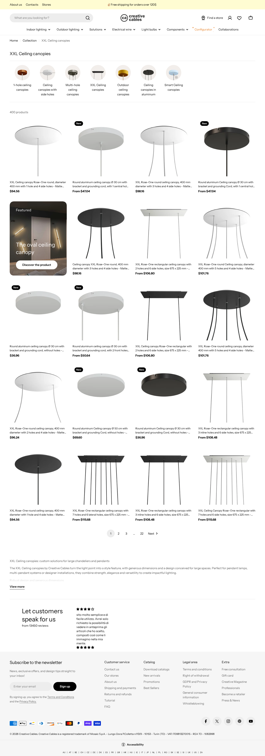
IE (137, 752)
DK (100, 752)
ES (106, 752)
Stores (46, 4)
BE (76, 752)
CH (82, 752)
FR (112, 752)
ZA (201, 752)
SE (178, 752)
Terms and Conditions (60, 697)
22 (141, 533)
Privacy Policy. (27, 701)
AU (64, 752)
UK (189, 752)
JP (147, 752)
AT (70, 752)
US (195, 752)
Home (14, 40)
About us (16, 4)
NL (153, 752)
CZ (88, 752)
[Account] (230, 18)
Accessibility (135, 744)
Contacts (32, 4)
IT (142, 752)
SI (183, 752)
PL (159, 752)
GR (118, 752)
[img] (94, 609)
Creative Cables (28, 733)
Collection (30, 40)
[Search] (87, 18)
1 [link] (110, 533)
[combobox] (51, 17)
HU (131, 752)
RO (165, 752)
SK (172, 752)
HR (125, 752)
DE (94, 752)
